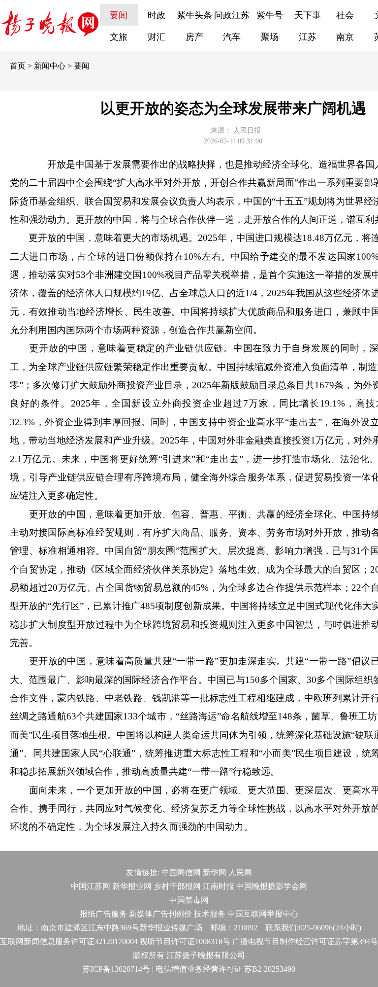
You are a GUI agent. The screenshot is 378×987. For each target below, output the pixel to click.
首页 (18, 66)
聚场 (270, 37)
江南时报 (218, 886)
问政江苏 (232, 15)
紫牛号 (269, 15)
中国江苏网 (90, 886)
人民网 (240, 872)
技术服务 (209, 914)
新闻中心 (49, 66)
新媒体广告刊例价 (160, 914)
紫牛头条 (194, 15)
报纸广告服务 (103, 914)
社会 (345, 15)
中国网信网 (181, 872)
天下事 (307, 15)
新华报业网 (132, 886)
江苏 (307, 37)
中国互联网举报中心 (262, 914)
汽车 (232, 37)
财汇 (156, 37)
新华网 (214, 872)
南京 (345, 37)
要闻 (118, 15)
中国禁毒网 (189, 900)
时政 (156, 15)
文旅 (118, 37)
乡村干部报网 (177, 886)
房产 (194, 37)
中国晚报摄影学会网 (271, 886)
